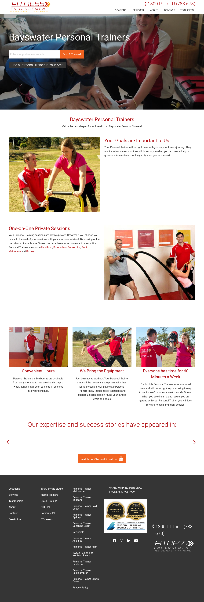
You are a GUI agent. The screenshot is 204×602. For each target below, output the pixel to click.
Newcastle (78, 532)
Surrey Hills (74, 247)
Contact (169, 10)
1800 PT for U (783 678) (171, 3)
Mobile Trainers (49, 494)
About (154, 10)
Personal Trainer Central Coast (86, 580)
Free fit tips (15, 519)
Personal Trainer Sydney (82, 516)
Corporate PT (48, 513)
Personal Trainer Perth (85, 546)
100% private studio (52, 488)
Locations (120, 10)
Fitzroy (30, 251)
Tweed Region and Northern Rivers (83, 554)
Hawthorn (46, 247)
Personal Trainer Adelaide (82, 539)
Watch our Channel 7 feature (99, 459)
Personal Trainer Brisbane (82, 498)
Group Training (49, 501)
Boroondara (60, 247)
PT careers (187, 10)
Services (138, 10)
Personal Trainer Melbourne (82, 490)
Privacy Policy (80, 587)
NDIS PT (45, 507)
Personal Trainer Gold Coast (85, 507)
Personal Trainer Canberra (82, 563)
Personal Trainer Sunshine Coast (82, 524)
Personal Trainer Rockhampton (82, 571)
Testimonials (16, 501)
